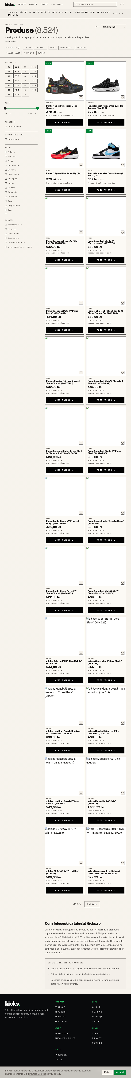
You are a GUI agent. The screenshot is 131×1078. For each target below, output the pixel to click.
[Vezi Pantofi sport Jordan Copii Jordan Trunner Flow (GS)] (106, 81)
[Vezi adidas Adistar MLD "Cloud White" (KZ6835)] (64, 636)
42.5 (34, 81)
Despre (60, 4)
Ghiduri (96, 1007)
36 (25, 67)
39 (9, 76)
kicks (10, 4)
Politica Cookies (37, 1074)
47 (9, 95)
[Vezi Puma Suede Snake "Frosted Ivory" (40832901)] (106, 496)
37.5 (17, 72)
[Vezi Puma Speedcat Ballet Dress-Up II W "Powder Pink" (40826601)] (64, 426)
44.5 (34, 85)
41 (9, 81)
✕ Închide (118, 14)
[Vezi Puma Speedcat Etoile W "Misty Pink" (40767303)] (64, 216)
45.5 (17, 90)
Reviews (97, 1012)
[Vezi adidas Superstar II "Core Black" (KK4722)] (106, 636)
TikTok (59, 1060)
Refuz (107, 1072)
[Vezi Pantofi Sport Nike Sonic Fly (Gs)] (64, 148)
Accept (120, 1072)
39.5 (17, 76)
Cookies (97, 1043)
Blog (53, 4)
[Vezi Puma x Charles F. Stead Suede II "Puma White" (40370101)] (64, 356)
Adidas (27, 48)
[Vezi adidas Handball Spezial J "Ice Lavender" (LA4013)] (106, 706)
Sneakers (22, 4)
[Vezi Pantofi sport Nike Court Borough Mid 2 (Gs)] (106, 148)
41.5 (17, 81)
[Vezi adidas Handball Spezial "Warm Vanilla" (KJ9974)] (64, 776)
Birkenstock (66, 48)
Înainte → (92, 904)
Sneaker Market (65, 1038)
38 (25, 72)
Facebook (61, 1055)
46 (25, 90)
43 (9, 85)
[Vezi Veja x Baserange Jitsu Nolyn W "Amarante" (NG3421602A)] (106, 846)
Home (7, 25)
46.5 (34, 90)
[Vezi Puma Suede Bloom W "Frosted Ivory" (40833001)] (64, 496)
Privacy (97, 1038)
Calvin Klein (13, 53)
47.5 (17, 95)
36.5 (34, 67)
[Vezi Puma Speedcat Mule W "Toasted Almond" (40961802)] (106, 356)
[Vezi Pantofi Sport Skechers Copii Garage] (64, 81)
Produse (60, 1007)
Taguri (96, 1021)
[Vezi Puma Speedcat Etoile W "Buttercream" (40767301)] (106, 216)
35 (9, 67)
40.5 (34, 76)
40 (25, 76)
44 (25, 85)
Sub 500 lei (62, 1021)
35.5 (17, 67)
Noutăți (97, 1017)
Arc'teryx (40, 48)
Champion (29, 53)
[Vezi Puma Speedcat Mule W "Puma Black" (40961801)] (64, 286)
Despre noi (61, 1033)
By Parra (81, 48)
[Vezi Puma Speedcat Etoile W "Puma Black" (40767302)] (106, 426)
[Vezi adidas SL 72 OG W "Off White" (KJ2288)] (64, 846)
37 (9, 72)
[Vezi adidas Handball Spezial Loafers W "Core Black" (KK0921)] (64, 706)
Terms (96, 1033)
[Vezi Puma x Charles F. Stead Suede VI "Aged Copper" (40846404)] (106, 286)
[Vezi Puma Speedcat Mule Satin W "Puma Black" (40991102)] (106, 566)
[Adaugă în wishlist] (81, 97)
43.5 (17, 85)
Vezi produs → (64, 122)
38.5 (34, 72)
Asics (53, 48)
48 (25, 95)
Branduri (33, 4)
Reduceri (44, 4)
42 (25, 81)
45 (9, 90)
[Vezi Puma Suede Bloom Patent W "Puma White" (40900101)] (64, 566)
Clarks (41, 53)
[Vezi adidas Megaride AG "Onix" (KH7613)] (106, 776)
